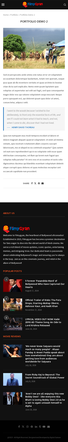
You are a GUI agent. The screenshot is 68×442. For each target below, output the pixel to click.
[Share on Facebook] (32, 183)
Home (5, 15)
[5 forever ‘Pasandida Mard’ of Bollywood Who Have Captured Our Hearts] (12, 285)
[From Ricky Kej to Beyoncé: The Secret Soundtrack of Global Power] (12, 379)
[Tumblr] (40, 426)
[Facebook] (19, 426)
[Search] (64, 4)
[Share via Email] (42, 183)
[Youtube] (44, 426)
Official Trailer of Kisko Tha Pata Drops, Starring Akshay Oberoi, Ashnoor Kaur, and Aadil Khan (43, 303)
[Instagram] (27, 426)
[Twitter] (23, 426)
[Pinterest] (32, 426)
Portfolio (14, 15)
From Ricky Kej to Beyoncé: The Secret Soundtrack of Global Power (44, 376)
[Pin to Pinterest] (39, 183)
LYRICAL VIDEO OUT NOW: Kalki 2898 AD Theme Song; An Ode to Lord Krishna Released (43, 322)
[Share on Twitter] (35, 183)
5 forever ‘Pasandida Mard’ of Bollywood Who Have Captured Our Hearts (45, 283)
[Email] (48, 426)
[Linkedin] (36, 426)
